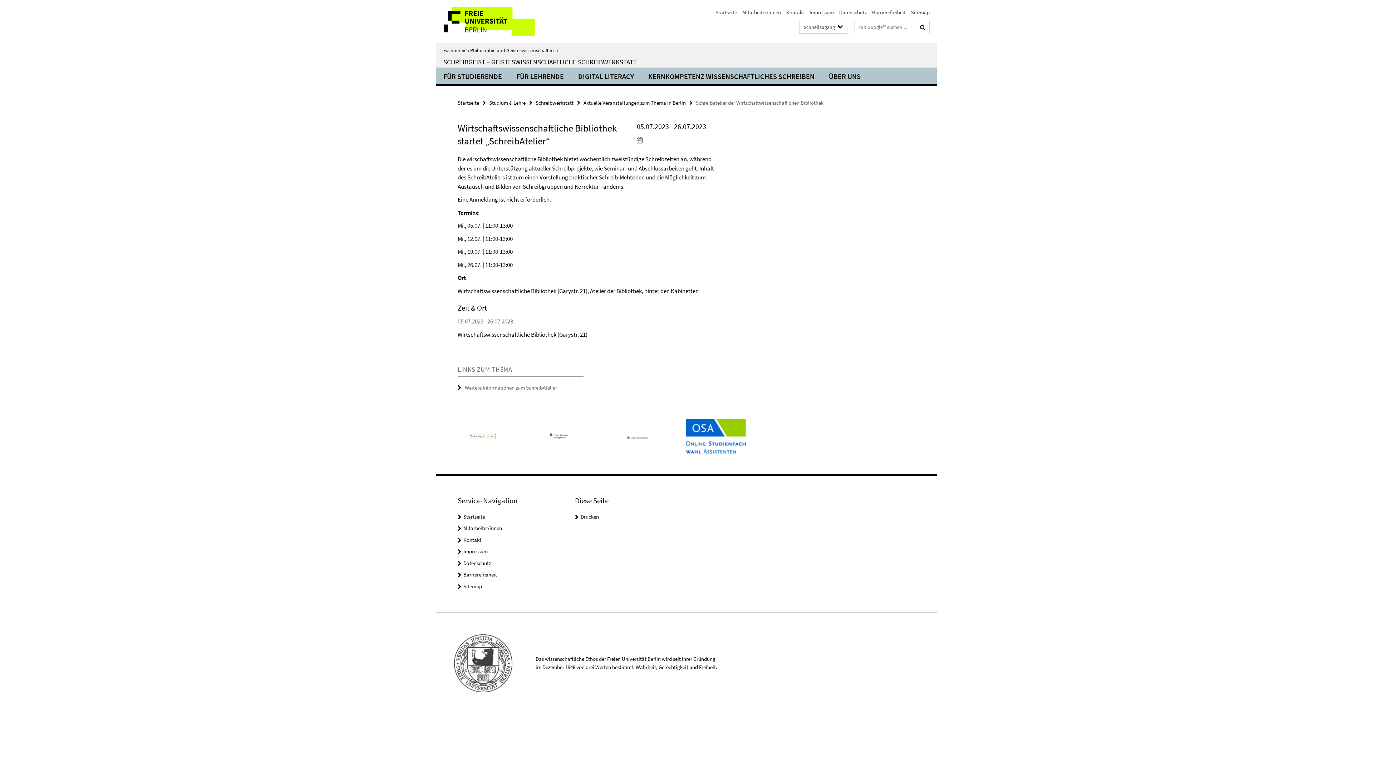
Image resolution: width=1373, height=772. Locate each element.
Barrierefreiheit (889, 12)
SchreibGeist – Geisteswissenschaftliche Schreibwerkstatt (540, 62)
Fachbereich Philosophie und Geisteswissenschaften (500, 50)
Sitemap (920, 12)
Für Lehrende (540, 76)
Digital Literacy (606, 76)
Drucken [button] (590, 516)
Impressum (821, 12)
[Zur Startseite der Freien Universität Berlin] (496, 21)
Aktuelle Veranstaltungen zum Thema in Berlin (635, 102)
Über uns (845, 76)
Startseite (726, 12)
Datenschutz (853, 12)
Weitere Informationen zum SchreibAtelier (511, 387)
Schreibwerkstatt (555, 102)
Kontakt (795, 12)
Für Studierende (472, 76)
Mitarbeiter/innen (761, 12)
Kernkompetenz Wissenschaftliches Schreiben (731, 76)
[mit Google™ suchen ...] (922, 27)
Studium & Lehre (507, 102)
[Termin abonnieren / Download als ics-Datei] (678, 140)
